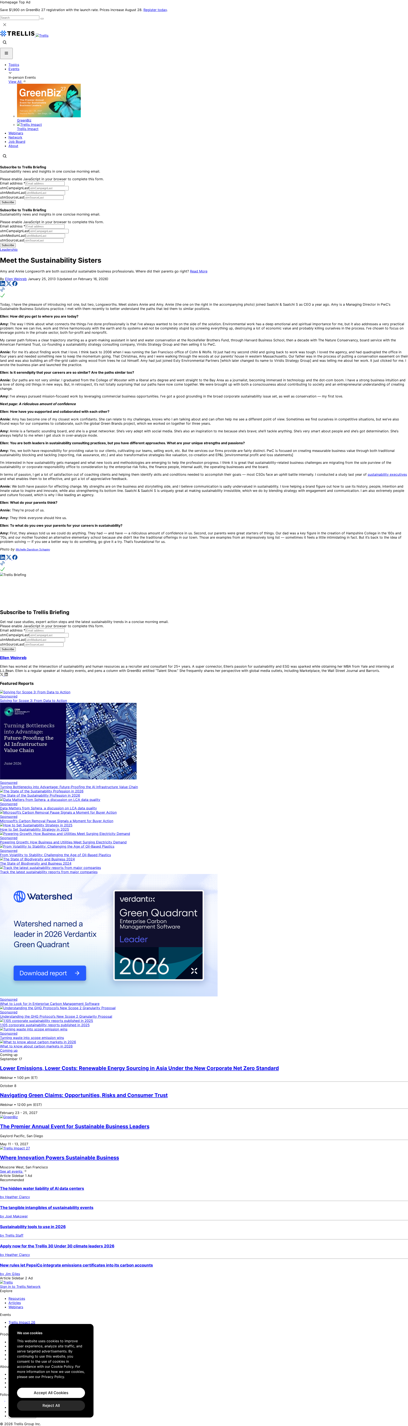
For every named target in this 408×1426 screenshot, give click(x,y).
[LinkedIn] (3, 285)
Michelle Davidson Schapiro (33, 549)
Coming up (9, 1050)
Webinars (15, 133)
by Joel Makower (14, 1216)
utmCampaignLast (14, 188)
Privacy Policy (52, 1377)
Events (13, 69)
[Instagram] (8, 1400)
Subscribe (8, 202)
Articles (14, 1303)
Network (15, 137)
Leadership (9, 249)
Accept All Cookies (51, 1393)
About (13, 146)
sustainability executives (387, 474)
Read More (198, 271)
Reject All (51, 1405)
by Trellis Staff (11, 1235)
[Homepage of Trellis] (6, 1282)
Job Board (16, 141)
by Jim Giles (10, 1274)
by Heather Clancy (15, 1197)
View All (15, 81)
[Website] (204, 293)
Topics (13, 64)
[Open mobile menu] (6, 53)
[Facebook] (14, 285)
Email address (12, 183)
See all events (11, 1171)
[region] (51, 1370)
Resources (16, 1298)
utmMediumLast (13, 192)
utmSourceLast (12, 197)
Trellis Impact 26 (21, 1322)
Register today (155, 10)
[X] (9, 285)
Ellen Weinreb (16, 279)
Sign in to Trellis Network (20, 1286)
